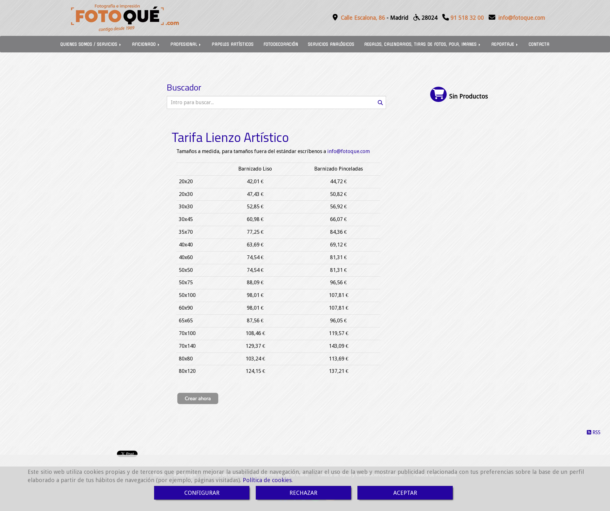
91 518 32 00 (467, 18)
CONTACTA (539, 44)
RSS (595, 432)
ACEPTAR (405, 492)
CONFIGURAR (202, 492)
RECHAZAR (303, 492)
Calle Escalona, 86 (363, 18)
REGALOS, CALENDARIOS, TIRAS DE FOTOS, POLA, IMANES (421, 44)
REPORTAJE (503, 44)
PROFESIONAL (184, 44)
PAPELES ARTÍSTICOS (233, 44)
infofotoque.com (521, 18)
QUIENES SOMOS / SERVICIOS (89, 44)
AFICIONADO (144, 44)
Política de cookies (267, 480)
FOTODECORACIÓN (280, 44)
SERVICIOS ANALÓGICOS (331, 44)
